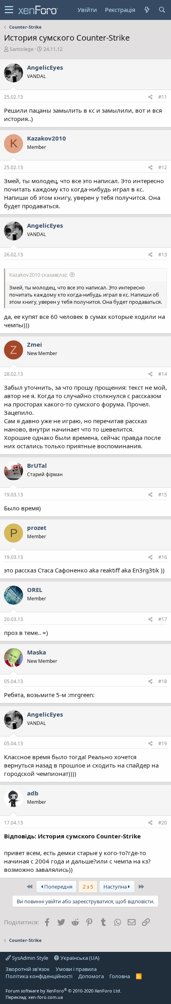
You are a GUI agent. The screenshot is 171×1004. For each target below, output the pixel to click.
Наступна (115, 886)
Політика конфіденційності (39, 976)
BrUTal (37, 465)
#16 (162, 557)
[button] (9, 10)
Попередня (57, 886)
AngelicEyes (45, 67)
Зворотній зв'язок (28, 969)
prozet (37, 527)
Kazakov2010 (46, 138)
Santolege (21, 49)
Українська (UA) (79, 957)
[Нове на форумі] (146, 9)
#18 (162, 681)
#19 (162, 743)
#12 (162, 167)
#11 (162, 97)
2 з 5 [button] (88, 886)
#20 (162, 822)
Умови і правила (76, 969)
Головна (119, 976)
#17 (162, 619)
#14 (162, 374)
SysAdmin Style (29, 957)
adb (33, 793)
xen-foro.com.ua (45, 997)
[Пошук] (161, 9)
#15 (162, 494)
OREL (34, 590)
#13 (162, 254)
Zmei (34, 344)
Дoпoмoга (91, 976)
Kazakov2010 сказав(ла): (38, 274)
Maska (36, 652)
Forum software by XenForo (63, 991)
